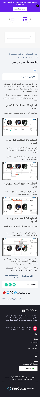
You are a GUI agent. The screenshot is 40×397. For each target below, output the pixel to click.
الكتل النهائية (9, 327)
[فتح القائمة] (12, 19)
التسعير (35, 361)
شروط (33, 376)
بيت (36, 54)
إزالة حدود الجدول (27, 276)
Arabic (29, 368)
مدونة (36, 339)
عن (36, 352)
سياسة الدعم (11, 379)
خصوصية (26, 376)
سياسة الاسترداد (16, 376)
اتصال (36, 345)
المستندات (29, 54)
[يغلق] (37, 5)
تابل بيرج (11, 98)
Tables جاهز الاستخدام (30, 364)
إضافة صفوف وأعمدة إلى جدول (12, 276)
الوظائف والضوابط (17, 54)
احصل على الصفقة (20, 9)
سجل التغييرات (33, 348)
